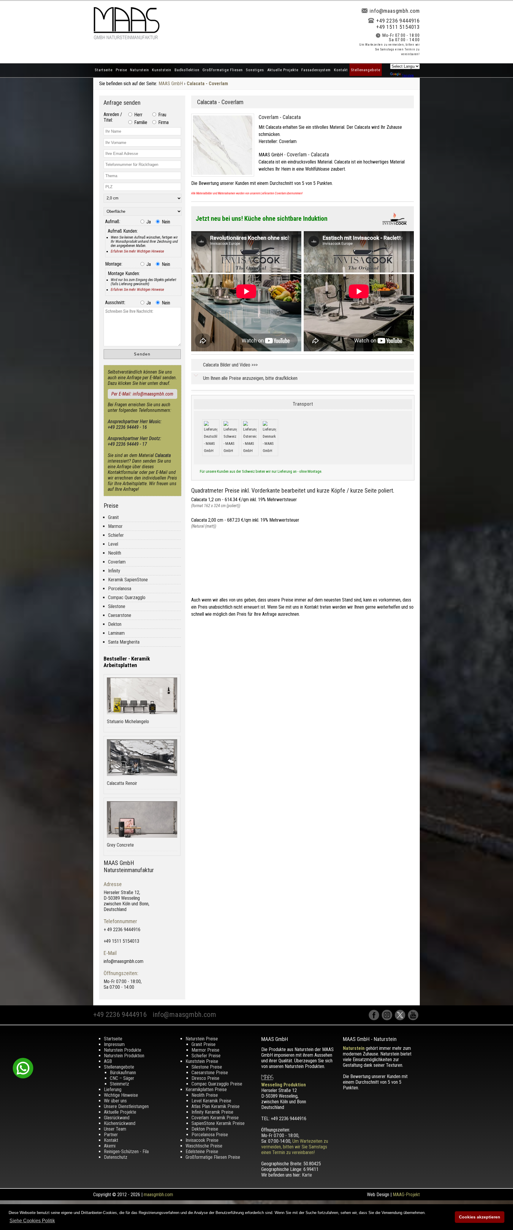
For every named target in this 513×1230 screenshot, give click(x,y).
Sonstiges (255, 70)
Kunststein (161, 70)
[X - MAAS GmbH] (401, 1018)
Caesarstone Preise (209, 1072)
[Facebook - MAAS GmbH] (375, 1018)
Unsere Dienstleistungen (126, 1106)
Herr (137, 115)
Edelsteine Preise (202, 1151)
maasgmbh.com (158, 1194)
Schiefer (116, 535)
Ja (148, 222)
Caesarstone (119, 615)
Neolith (114, 553)
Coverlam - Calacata (280, 117)
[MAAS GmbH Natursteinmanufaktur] (126, 38)
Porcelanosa (119, 588)
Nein (165, 222)
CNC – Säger (122, 1078)
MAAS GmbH (171, 83)
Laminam (116, 633)
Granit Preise (203, 1044)
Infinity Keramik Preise (212, 1112)
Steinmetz (119, 1084)
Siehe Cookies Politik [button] (32, 1220)
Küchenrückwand (119, 1123)
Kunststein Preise (202, 1061)
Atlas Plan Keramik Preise (215, 1106)
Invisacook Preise (202, 1140)
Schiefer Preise (206, 1055)
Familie (140, 122)
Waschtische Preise (204, 1146)
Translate (408, 75)
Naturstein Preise (202, 1039)
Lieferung (112, 1089)
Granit (113, 517)
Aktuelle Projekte (282, 70)
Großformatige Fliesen (222, 70)
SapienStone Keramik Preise (218, 1123)
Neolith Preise (204, 1095)
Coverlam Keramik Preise (215, 1118)
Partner (111, 1134)
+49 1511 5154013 (398, 27)
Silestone (116, 606)
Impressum (114, 1044)
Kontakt (341, 70)
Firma (163, 122)
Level (113, 544)
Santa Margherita (124, 642)
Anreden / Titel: (113, 117)
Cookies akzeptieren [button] (479, 1217)
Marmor (115, 526)
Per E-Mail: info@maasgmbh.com (142, 394)
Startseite (104, 70)
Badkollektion (187, 70)
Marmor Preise (205, 1050)
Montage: (113, 264)
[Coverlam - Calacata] (225, 178)
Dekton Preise (204, 1129)
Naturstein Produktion (124, 1055)
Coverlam (117, 562)
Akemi (109, 1146)
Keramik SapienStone (128, 580)
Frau (161, 115)
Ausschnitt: (115, 302)
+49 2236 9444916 (398, 21)
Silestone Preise (206, 1067)
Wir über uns (115, 1101)
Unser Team (115, 1129)
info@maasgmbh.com (395, 11)
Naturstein (139, 70)
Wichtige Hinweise (121, 1095)
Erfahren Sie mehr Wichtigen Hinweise (137, 251)
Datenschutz (115, 1157)
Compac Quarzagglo (126, 597)
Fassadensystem (316, 70)
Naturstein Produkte (122, 1050)
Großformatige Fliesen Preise (213, 1157)
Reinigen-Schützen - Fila (126, 1151)
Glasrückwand (116, 1118)
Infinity (114, 571)
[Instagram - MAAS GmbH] (388, 1018)
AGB (108, 1061)
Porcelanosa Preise (209, 1134)
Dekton (114, 624)
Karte (307, 1175)
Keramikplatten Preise (206, 1089)
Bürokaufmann (123, 1072)
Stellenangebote (365, 70)
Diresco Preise (205, 1078)
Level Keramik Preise (211, 1101)
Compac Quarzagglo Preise (216, 1084)
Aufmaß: (112, 221)
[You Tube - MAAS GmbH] (414, 1018)
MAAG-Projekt (406, 1194)
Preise (121, 70)
